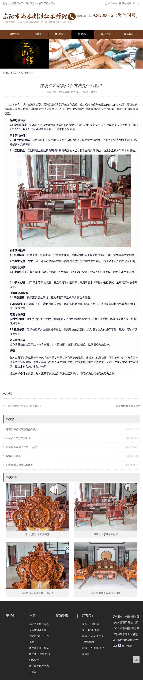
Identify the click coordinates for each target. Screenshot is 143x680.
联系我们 (129, 34)
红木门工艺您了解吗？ (72, 438)
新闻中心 (83, 34)
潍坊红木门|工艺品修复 (39, 639)
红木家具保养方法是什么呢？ (72, 447)
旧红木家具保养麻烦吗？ (72, 465)
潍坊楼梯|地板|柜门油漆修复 (39, 657)
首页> (21, 73)
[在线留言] (136, 659)
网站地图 (126, 3)
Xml (138, 3)
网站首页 (14, 34)
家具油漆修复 (72, 456)
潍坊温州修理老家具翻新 (39, 668)
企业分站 (112, 3)
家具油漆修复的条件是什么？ (72, 429)
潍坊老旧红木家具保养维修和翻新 (39, 627)
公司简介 (37, 34)
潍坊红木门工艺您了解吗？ (27, 406)
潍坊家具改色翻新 (39, 648)
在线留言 (106, 34)
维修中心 (60, 34)
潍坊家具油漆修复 (130, 406)
